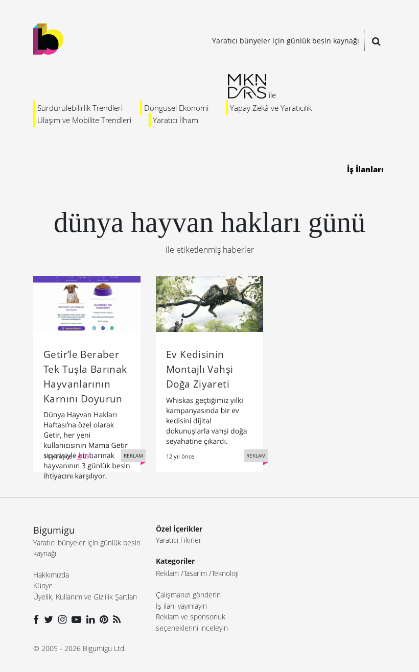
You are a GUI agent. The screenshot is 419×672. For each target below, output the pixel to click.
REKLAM (133, 455)
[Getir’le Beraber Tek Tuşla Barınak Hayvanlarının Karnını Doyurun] (87, 303)
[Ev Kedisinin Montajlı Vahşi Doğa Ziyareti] (209, 303)
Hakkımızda (51, 575)
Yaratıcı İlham (175, 120)
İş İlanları (365, 169)
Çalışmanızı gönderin (188, 594)
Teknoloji (225, 573)
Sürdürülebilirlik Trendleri (80, 108)
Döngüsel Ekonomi (176, 108)
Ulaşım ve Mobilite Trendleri (84, 120)
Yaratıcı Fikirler (178, 540)
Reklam (167, 573)
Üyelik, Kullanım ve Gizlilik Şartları (85, 597)
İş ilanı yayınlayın (181, 606)
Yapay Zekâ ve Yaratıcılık (271, 108)
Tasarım (195, 573)
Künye (43, 585)
